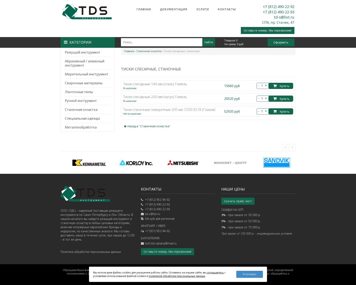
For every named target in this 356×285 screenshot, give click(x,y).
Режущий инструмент (82, 52)
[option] (84, 163)
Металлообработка (81, 127)
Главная (144, 9)
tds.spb (150, 219)
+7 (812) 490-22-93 (278, 11)
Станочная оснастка (81, 109)
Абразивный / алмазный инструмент (84, 63)
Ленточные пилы (79, 92)
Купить (284, 86)
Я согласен (249, 274)
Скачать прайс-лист (238, 201)
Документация (173, 9)
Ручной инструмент (81, 100)
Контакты (227, 9)
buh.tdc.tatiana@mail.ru (161, 243)
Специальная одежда (82, 118)
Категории (80, 42)
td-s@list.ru (284, 17)
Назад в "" (148, 126)
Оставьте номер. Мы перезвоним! (268, 30)
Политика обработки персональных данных (91, 252)
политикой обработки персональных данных (177, 276)
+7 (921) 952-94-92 (157, 231)
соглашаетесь (215, 272)
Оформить (280, 42)
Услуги (202, 9)
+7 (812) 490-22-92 (278, 6)
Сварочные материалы (83, 83)
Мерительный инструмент (86, 74)
